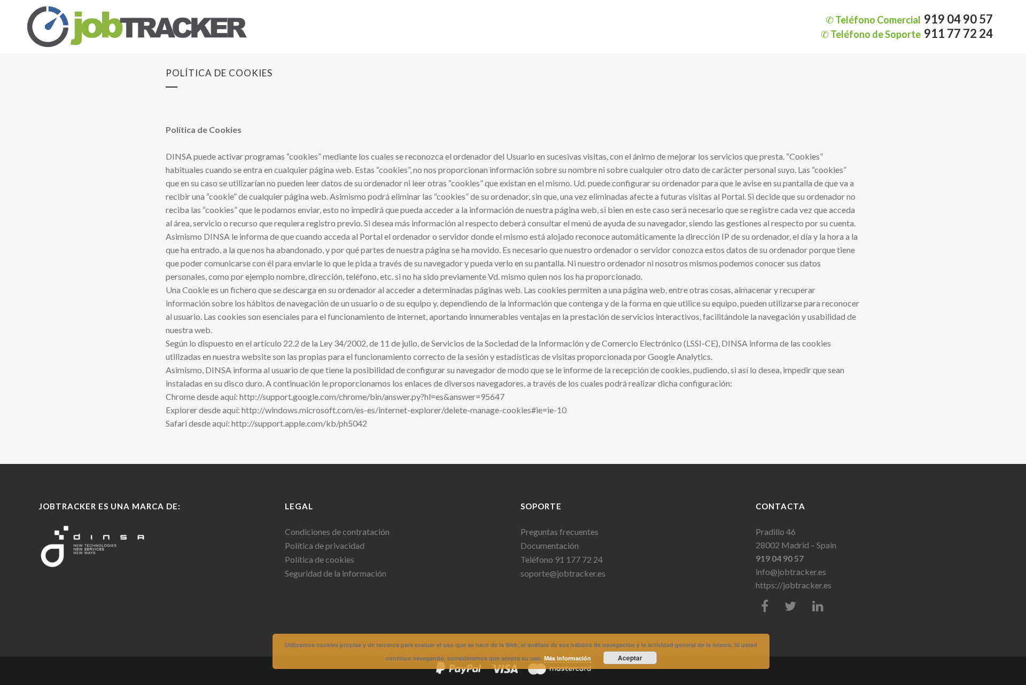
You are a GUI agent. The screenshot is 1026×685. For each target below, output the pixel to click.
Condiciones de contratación (337, 531)
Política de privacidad (324, 545)
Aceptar (630, 658)
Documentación (549, 545)
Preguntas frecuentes (559, 531)
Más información (567, 658)
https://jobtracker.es (793, 585)
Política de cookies (319, 559)
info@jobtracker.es (791, 571)
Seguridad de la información (335, 573)
